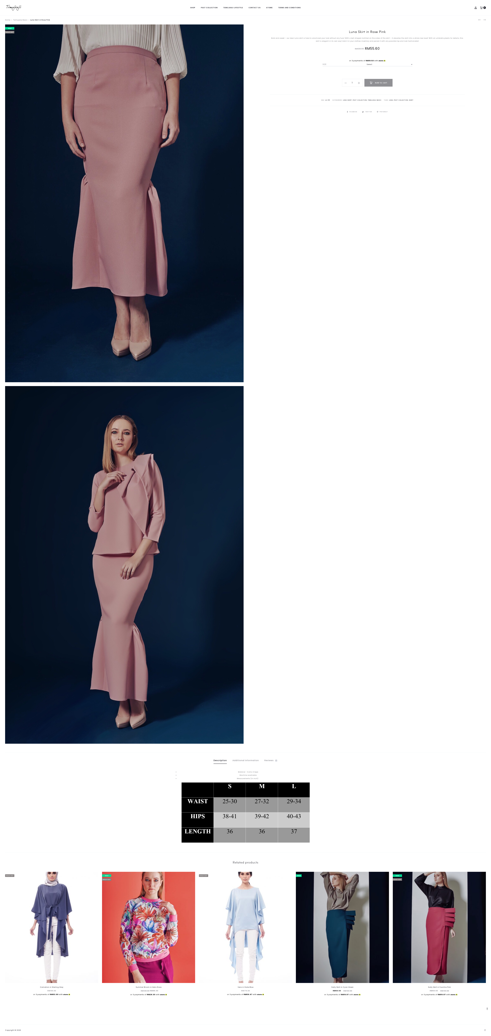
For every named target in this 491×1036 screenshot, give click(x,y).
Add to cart (380, 82)
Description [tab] (220, 760)
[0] (481, 8)
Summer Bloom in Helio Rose (148, 987)
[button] (345, 83)
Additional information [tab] (245, 760)
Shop (192, 8)
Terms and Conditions (289, 8)
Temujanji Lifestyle (233, 8)
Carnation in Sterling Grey (51, 987)
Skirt (411, 100)
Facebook (353, 112)
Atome (269, 8)
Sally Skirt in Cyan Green (342, 987)
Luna (391, 100)
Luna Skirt (347, 100)
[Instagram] (485, 1030)
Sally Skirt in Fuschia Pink (439, 987)
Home (7, 20)
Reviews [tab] (270, 760)
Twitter (368, 112)
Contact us (255, 8)
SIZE (324, 64)
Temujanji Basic (20, 20)
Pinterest (384, 112)
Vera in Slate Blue (245, 987)
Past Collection (209, 8)
